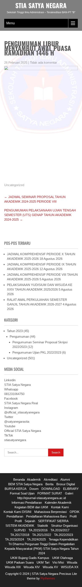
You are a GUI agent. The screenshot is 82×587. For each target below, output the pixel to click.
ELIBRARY (71, 488)
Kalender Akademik (58, 502)
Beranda (19, 479)
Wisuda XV (50, 567)
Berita (49, 484)
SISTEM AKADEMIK (19, 525)
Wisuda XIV (32, 567)
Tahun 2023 (15, 331)
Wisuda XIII (13, 567)
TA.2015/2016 (38, 530)
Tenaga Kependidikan (63, 539)
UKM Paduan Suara (20, 562)
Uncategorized (14, 185)
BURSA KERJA (15, 488)
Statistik (42, 525)
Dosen (33, 488)
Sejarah (30, 521)
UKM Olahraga (62, 558)
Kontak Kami (60, 507)
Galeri (69, 493)
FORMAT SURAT (49, 493)
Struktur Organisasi (64, 525)
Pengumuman (19, 336)
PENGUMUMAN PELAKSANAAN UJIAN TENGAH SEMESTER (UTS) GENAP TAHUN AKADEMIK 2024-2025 (40, 215)
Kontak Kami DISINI (17, 512)
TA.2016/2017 (59, 530)
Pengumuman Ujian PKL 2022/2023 (36, 352)
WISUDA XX (69, 567)
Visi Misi (58, 562)
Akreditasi (50, 479)
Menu (10, 23)
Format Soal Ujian (22, 493)
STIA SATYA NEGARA (41, 5)
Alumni (65, 479)
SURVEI (20, 530)
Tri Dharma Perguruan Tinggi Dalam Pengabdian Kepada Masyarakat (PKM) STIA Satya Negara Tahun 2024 (42, 548)
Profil (73, 516)
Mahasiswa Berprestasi (50, 512)
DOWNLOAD (50, 488)
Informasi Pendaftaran (27, 502)
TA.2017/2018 (19, 535)
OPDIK (74, 512)
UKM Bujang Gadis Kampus (29, 558)
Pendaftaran (15, 516)
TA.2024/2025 (36, 539)
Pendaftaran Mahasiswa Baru (46, 516)
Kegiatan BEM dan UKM (31, 507)
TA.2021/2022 (41, 535)
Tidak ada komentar (43, 62)
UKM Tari (43, 562)
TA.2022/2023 (63, 535)
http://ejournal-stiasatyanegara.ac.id (41, 498)
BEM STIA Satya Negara (25, 484)
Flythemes (47, 578)
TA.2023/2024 (14, 539)
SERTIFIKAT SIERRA (53, 521)
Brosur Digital (65, 484)
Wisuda (72, 562)
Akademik (34, 479)
